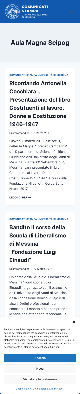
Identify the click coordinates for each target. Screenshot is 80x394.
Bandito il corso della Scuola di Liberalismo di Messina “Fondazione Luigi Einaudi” (37, 243)
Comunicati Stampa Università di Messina (38, 74)
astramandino (21, 133)
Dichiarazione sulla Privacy (48, 388)
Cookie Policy (23, 388)
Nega (40, 368)
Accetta (40, 358)
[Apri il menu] (71, 12)
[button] (74, 322)
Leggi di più (20, 197)
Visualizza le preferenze (40, 379)
